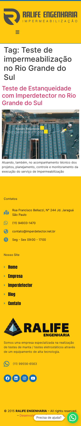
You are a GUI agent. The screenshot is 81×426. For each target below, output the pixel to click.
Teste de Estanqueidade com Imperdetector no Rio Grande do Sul (39, 96)
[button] (17, 32)
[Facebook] (7, 378)
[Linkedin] (16, 378)
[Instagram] (24, 378)
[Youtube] (33, 378)
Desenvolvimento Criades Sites (42, 415)
